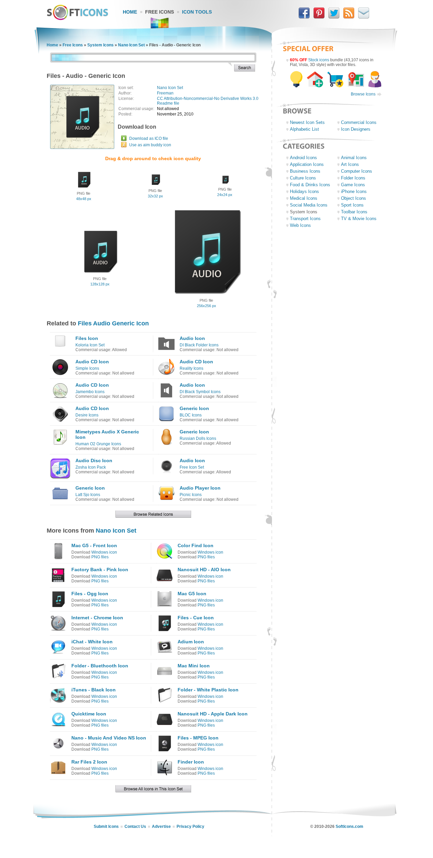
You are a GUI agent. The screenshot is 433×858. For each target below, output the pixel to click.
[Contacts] (363, 17)
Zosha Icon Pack (90, 467)
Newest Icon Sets (307, 122)
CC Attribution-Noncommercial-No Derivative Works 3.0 (207, 98)
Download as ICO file (148, 138)
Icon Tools (197, 12)
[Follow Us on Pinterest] (319, 17)
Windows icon (104, 552)
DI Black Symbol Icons (200, 391)
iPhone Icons (354, 191)
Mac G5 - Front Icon (94, 545)
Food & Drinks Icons (310, 184)
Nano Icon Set (131, 45)
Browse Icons (363, 94)
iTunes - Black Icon (93, 689)
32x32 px (155, 196)
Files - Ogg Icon (89, 593)
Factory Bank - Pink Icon (99, 569)
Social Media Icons (308, 205)
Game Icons (353, 184)
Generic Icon (194, 408)
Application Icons (307, 164)
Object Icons (353, 198)
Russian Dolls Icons (198, 438)
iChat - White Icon (92, 641)
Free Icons (159, 12)
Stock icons (318, 60)
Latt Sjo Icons (87, 494)
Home (130, 12)
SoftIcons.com (349, 826)
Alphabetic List (304, 129)
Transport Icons (305, 218)
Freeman (165, 93)
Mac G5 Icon (192, 593)
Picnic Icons (191, 494)
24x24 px (224, 195)
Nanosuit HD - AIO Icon (204, 569)
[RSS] (349, 17)
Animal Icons (354, 157)
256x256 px (206, 306)
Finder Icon (191, 762)
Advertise (161, 826)
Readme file (168, 103)
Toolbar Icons (354, 211)
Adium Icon (191, 641)
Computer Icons (356, 171)
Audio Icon (192, 338)
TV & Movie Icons (359, 218)
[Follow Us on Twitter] (334, 17)
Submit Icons (106, 826)
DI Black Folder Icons (199, 345)
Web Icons (300, 225)
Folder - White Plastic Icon (208, 689)
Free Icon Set (192, 467)
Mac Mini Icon (194, 665)
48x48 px (83, 199)
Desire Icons (86, 415)
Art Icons (350, 164)
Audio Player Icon (200, 488)
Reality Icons (191, 368)
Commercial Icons (359, 122)
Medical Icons (303, 198)
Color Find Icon (195, 545)
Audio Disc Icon (93, 460)
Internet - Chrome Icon (97, 617)
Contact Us (135, 826)
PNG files (100, 557)
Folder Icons (353, 177)
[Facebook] (304, 17)
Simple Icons (87, 368)
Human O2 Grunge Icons (98, 444)
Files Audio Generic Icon (113, 323)
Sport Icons (352, 205)
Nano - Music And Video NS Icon (108, 738)
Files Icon (86, 338)
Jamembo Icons (90, 391)
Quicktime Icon (88, 713)
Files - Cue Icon (196, 617)
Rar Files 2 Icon (89, 762)
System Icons (100, 45)
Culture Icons (303, 177)
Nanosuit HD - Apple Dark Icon (213, 713)
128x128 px (100, 284)
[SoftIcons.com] (77, 18)
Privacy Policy (190, 826)
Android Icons (303, 157)
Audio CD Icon (92, 361)
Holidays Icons (304, 191)
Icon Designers (355, 129)
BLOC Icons (191, 415)
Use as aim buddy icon (150, 145)
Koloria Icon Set (90, 345)
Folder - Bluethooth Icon (99, 665)
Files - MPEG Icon (198, 738)
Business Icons (305, 171)
